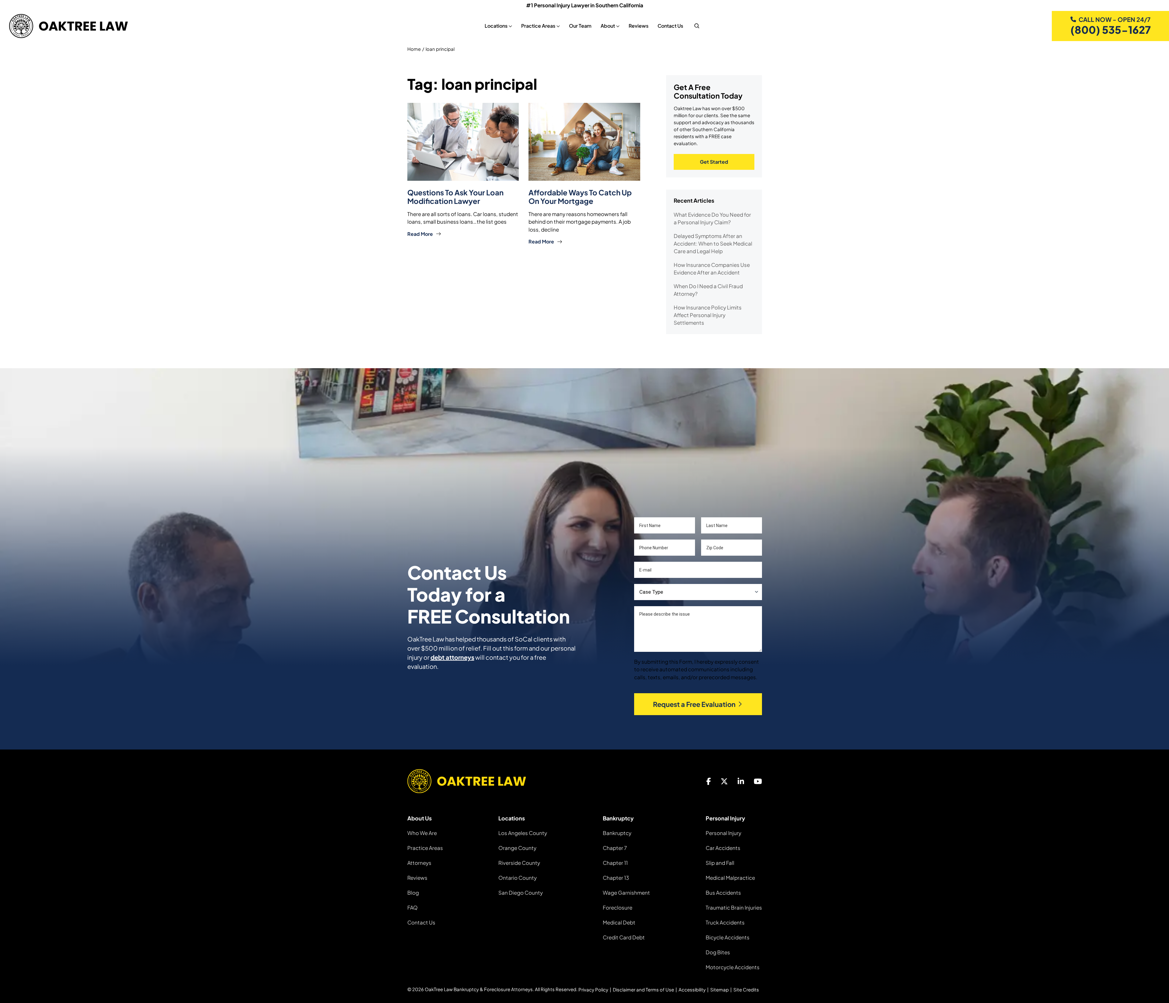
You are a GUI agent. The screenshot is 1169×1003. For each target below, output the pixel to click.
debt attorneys (452, 657)
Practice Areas (425, 847)
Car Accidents (723, 847)
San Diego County (520, 892)
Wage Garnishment (626, 892)
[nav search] (697, 26)
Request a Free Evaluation (694, 704)
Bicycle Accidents (727, 937)
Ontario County (517, 877)
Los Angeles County (522, 833)
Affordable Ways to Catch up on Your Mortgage (580, 196)
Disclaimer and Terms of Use (643, 989)
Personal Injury (723, 833)
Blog (413, 892)
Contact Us (670, 26)
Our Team (580, 26)
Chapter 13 (616, 877)
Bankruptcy (617, 833)
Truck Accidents (725, 922)
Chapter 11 (615, 862)
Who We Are (422, 833)
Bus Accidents (723, 892)
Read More (420, 234)
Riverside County (519, 862)
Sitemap (719, 989)
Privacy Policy (593, 989)
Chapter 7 (615, 847)
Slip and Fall (720, 862)
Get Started (714, 162)
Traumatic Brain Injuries (734, 907)
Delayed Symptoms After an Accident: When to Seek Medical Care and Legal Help (713, 243)
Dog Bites (718, 952)
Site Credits (746, 989)
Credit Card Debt (624, 937)
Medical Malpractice (730, 877)
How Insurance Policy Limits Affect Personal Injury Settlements (708, 315)
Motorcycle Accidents (733, 967)
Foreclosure (617, 907)
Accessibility (692, 989)
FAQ (412, 907)
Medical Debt (619, 922)
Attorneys (419, 862)
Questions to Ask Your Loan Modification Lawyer (455, 196)
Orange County (517, 847)
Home (414, 49)
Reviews (638, 26)
